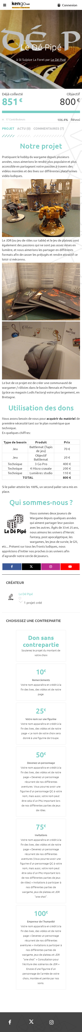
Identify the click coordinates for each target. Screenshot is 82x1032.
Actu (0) (24, 128)
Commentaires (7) (48, 128)
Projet (8, 128)
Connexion (69, 5)
